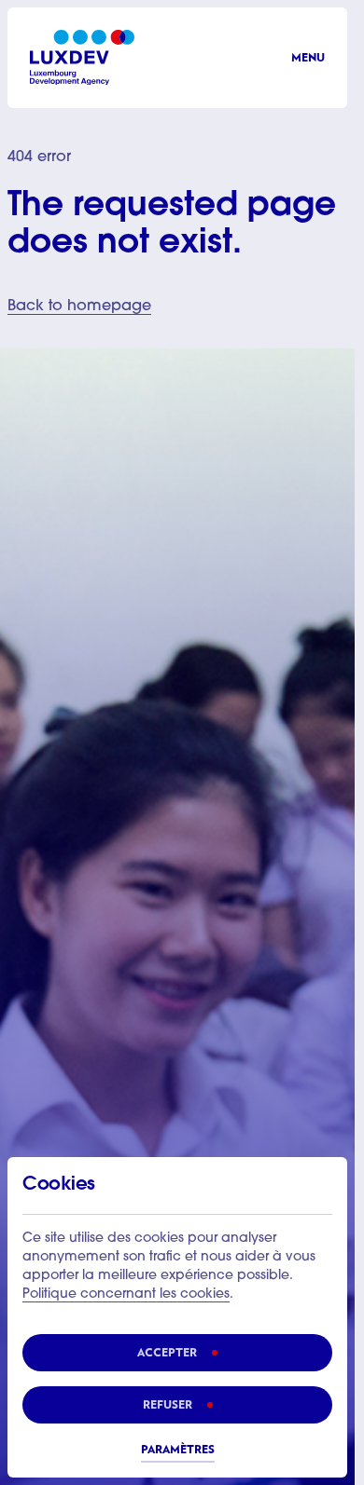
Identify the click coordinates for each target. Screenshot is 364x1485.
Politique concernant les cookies (126, 1294)
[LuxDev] (82, 57)
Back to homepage (79, 306)
